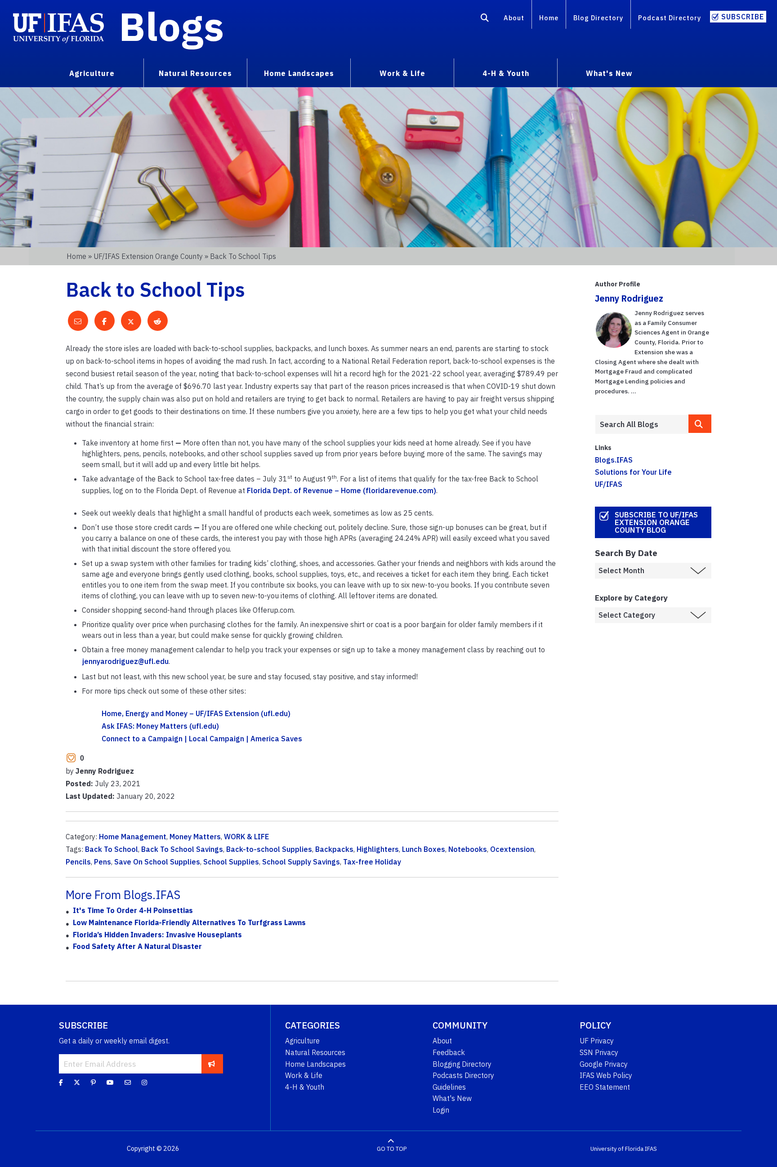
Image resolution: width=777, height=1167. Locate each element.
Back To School (111, 849)
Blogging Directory (462, 1064)
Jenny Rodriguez (629, 298)
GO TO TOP (391, 1149)
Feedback (449, 1052)
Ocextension (512, 849)
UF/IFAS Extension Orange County (148, 256)
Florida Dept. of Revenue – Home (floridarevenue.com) (341, 490)
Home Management (132, 836)
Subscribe (742, 16)
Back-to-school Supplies (269, 849)
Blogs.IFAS (614, 459)
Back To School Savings (182, 849)
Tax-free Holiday (372, 861)
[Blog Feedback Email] (128, 1082)
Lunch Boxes (423, 849)
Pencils (78, 861)
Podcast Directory (669, 17)
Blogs (171, 26)
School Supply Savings (301, 861)
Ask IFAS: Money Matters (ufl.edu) (160, 726)
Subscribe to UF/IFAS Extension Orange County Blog (656, 522)
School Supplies (231, 861)
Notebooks (467, 849)
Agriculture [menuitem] (92, 73)
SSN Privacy (599, 1052)
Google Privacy (604, 1064)
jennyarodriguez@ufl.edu (125, 661)
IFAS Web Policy (606, 1075)
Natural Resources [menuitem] (195, 73)
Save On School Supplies (157, 861)
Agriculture (302, 1040)
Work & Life (303, 1075)
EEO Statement (605, 1086)
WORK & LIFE (246, 836)
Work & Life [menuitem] (402, 73)
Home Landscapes (315, 1064)
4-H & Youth (304, 1086)
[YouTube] (110, 1082)
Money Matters (195, 836)
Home (548, 17)
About (514, 17)
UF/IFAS (608, 484)
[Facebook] (61, 1082)
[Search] (484, 19)
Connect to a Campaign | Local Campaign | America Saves (202, 738)
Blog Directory (598, 17)
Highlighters (378, 849)
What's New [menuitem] (609, 73)
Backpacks (334, 849)
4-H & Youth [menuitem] (505, 73)
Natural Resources (315, 1052)
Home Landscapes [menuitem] (299, 73)
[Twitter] (77, 1082)
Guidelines (449, 1086)
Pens (102, 861)
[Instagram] (144, 1082)
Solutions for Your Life (633, 472)
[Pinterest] (93, 1082)
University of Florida (616, 1149)
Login (441, 1109)
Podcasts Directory (463, 1075)
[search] (700, 423)
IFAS (651, 1149)
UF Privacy (597, 1040)
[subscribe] (211, 1063)
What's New (452, 1098)
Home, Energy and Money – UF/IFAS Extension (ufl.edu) (196, 713)
